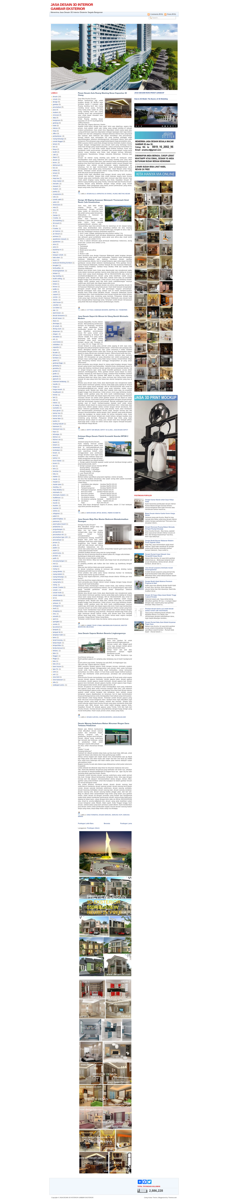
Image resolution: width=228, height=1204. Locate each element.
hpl (54, 397)
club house (57, 302)
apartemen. (57, 242)
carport (55, 294)
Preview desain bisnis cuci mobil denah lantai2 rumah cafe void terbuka (159, 609)
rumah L (56, 590)
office (55, 133)
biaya (55, 149)
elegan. (55, 334)
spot (54, 619)
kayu (54, 432)
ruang (55, 569)
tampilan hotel (58, 635)
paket (55, 516)
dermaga (56, 323)
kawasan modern (101, 310)
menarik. (56, 184)
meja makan (57, 181)
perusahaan (57, 540)
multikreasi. (57, 498)
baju (54, 252)
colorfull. (56, 305)
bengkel (56, 265)
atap (54, 118)
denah (55, 160)
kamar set (56, 416)
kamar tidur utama (94, 625)
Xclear (150, 1197)
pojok (55, 550)
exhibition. (56, 345)
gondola (56, 368)
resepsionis (57, 194)
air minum (56, 234)
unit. (54, 674)
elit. (54, 339)
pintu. (55, 545)
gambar (55, 104)
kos (54, 168)
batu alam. (56, 257)
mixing (104, 513)
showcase (56, 205)
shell (54, 608)
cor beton (56, 308)
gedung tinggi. (58, 363)
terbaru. (55, 651)
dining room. (57, 329)
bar (54, 147)
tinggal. (55, 656)
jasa (54, 110)
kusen (55, 463)
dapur (55, 157)
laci (54, 466)
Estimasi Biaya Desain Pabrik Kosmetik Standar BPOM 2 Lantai (103, 437)
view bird (56, 677)
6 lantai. (55, 228)
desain (55, 96)
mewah (55, 186)
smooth (55, 616)
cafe (54, 155)
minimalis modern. (59, 495)
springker (56, 622)
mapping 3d (113, 310)
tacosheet (56, 627)
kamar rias (56, 413)
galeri (55, 360)
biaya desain (91, 513)
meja (54, 131)
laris (54, 469)
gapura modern (105, 717)
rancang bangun (59, 561)
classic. (55, 300)
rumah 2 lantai (58, 587)
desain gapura (92, 717)
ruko (54, 197)
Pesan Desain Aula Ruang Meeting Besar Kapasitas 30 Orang (102, 94)
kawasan (56, 426)
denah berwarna (59, 316)
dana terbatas (92, 815)
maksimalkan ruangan (111, 625)
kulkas (55, 170)
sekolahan (56, 600)
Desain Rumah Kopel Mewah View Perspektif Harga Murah (157, 555)
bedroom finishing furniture (62, 263)
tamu (54, 637)
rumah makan (58, 595)
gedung (55, 123)
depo (54, 321)
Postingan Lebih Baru (86, 823)
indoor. (55, 403)
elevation (56, 337)
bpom (99, 513)
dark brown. (57, 313)
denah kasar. (57, 318)
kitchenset (56, 165)
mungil (55, 500)
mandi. (55, 479)
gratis (55, 374)
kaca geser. (57, 410)
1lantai (55, 215)
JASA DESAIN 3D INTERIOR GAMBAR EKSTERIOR (72, 7)
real (54, 564)
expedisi (56, 347)
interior (55, 128)
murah (55, 503)
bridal (55, 284)
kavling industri (58, 424)
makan (55, 476)
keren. (55, 162)
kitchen (55, 437)
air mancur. (57, 231)
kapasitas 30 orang (104, 193)
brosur (55, 286)
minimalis (56, 492)
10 (54, 213)
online (55, 511)
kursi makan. (57, 461)
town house (57, 666)
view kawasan (58, 680)
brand (55, 281)
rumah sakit (57, 199)
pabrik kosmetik (114, 513)
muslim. (55, 505)
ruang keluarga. (58, 577)
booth (55, 152)
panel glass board (59, 524)
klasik (55, 442)
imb (54, 400)
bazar (55, 260)
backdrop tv (57, 250)
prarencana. (57, 553)
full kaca (56, 355)
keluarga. (56, 434)
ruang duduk (57, 574)
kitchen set (56, 440)
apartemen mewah (59, 239)
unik (54, 672)
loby (54, 474)
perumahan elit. (58, 535)
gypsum (55, 379)
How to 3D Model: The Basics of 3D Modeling (151, 99)
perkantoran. (57, 136)
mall (54, 176)
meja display (57, 490)
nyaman (56, 508)
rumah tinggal (58, 141)
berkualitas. (57, 268)
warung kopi (117, 815)
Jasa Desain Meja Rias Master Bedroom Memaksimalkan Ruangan (103, 520)
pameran (56, 521)
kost (54, 455)
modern (55, 112)
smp (54, 207)
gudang (55, 376)
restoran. (56, 566)
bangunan (56, 120)
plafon (55, 548)
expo (54, 350)
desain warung (105, 815)
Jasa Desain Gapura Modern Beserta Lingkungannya (102, 633)
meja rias (90, 627)
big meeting (57, 276)
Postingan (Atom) (93, 828)
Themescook (172, 1197)
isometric (56, 408)
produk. (55, 556)
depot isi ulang (106, 430)
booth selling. (57, 279)
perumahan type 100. (60, 537)
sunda (55, 624)
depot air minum (93, 430)
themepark (123, 310)
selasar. (55, 603)
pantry (55, 191)
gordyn (55, 371)
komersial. (56, 447)
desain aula (91, 193)
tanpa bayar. (57, 643)
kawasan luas (58, 429)
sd (53, 598)
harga (55, 387)
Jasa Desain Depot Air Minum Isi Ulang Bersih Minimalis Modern (103, 317)
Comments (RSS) (156, 14)
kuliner (55, 458)
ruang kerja (57, 579)
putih (54, 558)
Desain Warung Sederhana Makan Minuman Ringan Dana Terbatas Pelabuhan (103, 724)
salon (55, 202)
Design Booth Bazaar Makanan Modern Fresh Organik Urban (159, 541)
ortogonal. (56, 513)
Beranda (107, 823)
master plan (57, 484)
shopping (56, 611)
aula (54, 247)
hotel (54, 126)
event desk (57, 342)
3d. (54, 226)
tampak (55, 629)
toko (54, 661)
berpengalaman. (59, 271)
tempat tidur (57, 645)
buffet (55, 289)
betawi (55, 273)
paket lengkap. (58, 519)
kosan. (55, 453)
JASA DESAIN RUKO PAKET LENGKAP (149, 93)
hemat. (55, 395)
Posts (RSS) (171, 14)
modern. (56, 189)
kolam (55, 445)
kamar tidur (57, 418)
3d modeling (57, 221)
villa (54, 682)
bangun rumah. (58, 255)
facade (55, 352)
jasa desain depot (121, 430)
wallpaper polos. (59, 685)
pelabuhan (57, 527)
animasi (55, 236)
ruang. (55, 585)
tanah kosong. (58, 640)
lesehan (56, 471)
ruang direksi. (58, 571)
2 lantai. (55, 218)
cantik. (55, 292)
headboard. (57, 392)
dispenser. (56, 331)
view (54, 210)
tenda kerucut (58, 648)
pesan (55, 542)
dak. (54, 310)
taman (55, 144)
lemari (55, 173)
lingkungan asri (119, 717)
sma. (54, 614)
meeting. (56, 487)
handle (55, 384)
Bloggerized (162, 1197)
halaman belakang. (60, 381)
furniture (56, 358)
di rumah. (56, 326)
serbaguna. (57, 606)
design (55, 102)
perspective (57, 532)
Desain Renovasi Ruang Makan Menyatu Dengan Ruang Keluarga (160, 528)
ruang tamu (57, 582)
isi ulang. (56, 405)
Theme (155, 1197)
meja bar (56, 178)
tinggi (55, 659)
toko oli (55, 664)
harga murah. (57, 389)
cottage (90, 310)
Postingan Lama (126, 823)
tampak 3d (56, 632)
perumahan (57, 107)
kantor (55, 421)
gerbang (56, 366)
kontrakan (56, 450)
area (54, 244)
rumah (55, 99)
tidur (54, 653)
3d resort (56, 223)
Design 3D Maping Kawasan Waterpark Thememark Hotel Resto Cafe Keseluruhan (103, 201)
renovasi (56, 115)
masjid (55, 482)
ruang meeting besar (121, 193)
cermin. (55, 297)
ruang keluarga (58, 139)
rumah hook (57, 593)
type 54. (55, 669)
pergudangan (58, 529)
